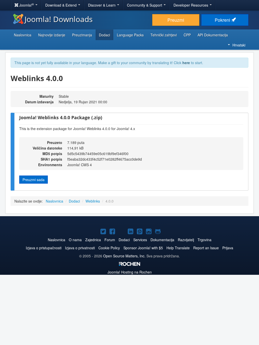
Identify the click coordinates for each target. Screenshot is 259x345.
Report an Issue (206, 247)
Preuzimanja (82, 34)
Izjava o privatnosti (80, 247)
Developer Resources (191, 5)
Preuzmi (175, 20)
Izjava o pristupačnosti (43, 247)
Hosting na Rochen (129, 272)
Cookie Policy (109, 247)
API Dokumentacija (213, 34)
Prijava (227, 247)
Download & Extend (61, 5)
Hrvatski (238, 44)
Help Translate (178, 247)
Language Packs (130, 34)
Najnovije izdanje (51, 34)
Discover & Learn (102, 5)
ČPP (187, 34)
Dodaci (104, 34)
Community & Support (145, 5)
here (186, 62)
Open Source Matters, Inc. (124, 255)
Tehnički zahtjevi (163, 34)
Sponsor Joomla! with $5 (143, 247)
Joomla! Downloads (59, 19)
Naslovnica (22, 34)
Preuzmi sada (34, 179)
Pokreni (223, 20)
